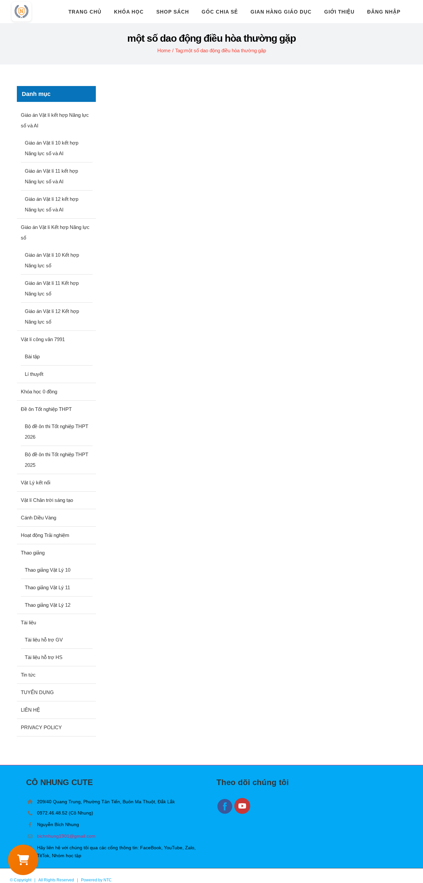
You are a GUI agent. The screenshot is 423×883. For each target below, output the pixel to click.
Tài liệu (28, 622)
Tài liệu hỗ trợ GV (44, 639)
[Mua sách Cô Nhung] (23, 860)
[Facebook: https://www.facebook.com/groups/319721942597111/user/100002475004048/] (225, 813)
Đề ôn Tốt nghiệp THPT (46, 409)
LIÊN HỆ (30, 710)
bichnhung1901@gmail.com (66, 836)
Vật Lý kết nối (35, 482)
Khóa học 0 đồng (39, 391)
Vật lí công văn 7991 (43, 339)
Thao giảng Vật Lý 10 (47, 570)
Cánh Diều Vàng (38, 517)
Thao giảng (33, 552)
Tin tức (28, 675)
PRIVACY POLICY (41, 727)
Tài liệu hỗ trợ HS (43, 657)
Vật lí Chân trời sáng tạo (47, 500)
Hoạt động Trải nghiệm (45, 535)
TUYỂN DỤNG (37, 692)
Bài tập (32, 356)
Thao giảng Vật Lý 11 (47, 587)
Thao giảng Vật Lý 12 (47, 605)
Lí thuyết (34, 374)
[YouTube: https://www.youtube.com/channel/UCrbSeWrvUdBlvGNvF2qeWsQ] (242, 813)
